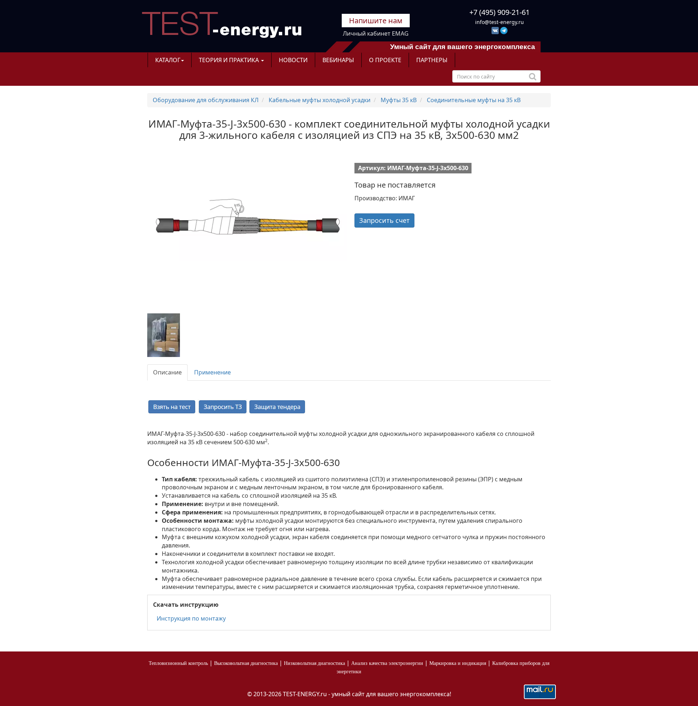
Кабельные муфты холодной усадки (319, 100)
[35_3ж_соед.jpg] (171, 335)
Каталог (167, 60)
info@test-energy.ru (499, 22)
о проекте (385, 60)
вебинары (338, 60)
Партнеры (432, 60)
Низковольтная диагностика (314, 663)
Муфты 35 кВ (399, 100)
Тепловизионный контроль (178, 663)
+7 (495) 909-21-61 (499, 12)
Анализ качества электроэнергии (387, 663)
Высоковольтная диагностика (246, 663)
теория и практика (229, 60)
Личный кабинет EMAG (376, 33)
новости (293, 60)
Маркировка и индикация (457, 663)
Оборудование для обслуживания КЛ (205, 100)
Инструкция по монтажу (191, 618)
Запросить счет (384, 220)
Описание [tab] (167, 372)
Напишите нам (375, 20)
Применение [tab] (212, 372)
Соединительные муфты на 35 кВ (474, 100)
